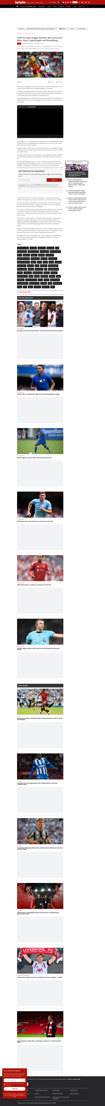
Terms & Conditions (13, 1095)
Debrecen (44, 266)
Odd (57, 248)
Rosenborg (50, 248)
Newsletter (42, 6)
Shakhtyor (21, 280)
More (80, 6)
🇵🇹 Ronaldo (62, 28)
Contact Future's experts (41, 1090)
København (41, 248)
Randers (52, 276)
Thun (49, 283)
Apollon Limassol (33, 251)
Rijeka (58, 276)
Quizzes (68, 6)
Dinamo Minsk (22, 269)
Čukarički (30, 266)
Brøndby (41, 255)
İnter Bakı (44, 259)
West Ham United (23, 248)
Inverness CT (52, 259)
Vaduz (30, 287)
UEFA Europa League (30, 33)
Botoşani (34, 255)
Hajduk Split (49, 255)
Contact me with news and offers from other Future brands (14, 1084)
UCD (25, 287)
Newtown (54, 273)
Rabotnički (44, 276)
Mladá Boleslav (37, 273)
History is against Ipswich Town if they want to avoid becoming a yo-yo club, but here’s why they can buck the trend (77, 200)
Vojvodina (37, 287)
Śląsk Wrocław (55, 280)
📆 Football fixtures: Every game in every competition (41, 28)
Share (21, 82)
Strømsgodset (22, 251)
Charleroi (58, 262)
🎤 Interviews (81, 28)
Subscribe (75, 2)
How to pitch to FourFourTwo (42, 1097)
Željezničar (46, 287)
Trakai (19, 287)
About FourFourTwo (57, 1093)
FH (46, 269)
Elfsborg (30, 269)
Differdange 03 (53, 266)
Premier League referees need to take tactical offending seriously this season (77, 209)
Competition (20, 33)
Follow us (52, 82)
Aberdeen (33, 248)
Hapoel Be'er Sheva (23, 259)
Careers (37, 1093)
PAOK (31, 276)
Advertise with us (74, 1093)
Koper (45, 262)
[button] (89, 2)
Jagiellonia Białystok (23, 262)
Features (61, 6)
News (49, 6)
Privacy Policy (20, 1094)
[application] (40, 122)
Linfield (20, 273)
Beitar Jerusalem (55, 251)
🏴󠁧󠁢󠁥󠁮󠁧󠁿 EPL (71, 28)
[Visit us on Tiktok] (71, 2)
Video (54, 6)
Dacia (37, 266)
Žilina (52, 287)
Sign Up (14, 1089)
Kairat (39, 262)
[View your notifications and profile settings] (85, 2)
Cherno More (22, 266)
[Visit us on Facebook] (58, 2)
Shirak (40, 280)
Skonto (46, 280)
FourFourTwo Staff (28, 43)
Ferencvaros (39, 269)
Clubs (75, 6)
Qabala (37, 276)
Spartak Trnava (34, 283)
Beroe (19, 255)
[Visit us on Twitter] (61, 2)
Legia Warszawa (53, 269)
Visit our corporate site (74, 1079)
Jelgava (33, 262)
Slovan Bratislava (23, 283)
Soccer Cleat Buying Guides (28, 6)
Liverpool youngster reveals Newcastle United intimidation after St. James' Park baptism (77, 192)
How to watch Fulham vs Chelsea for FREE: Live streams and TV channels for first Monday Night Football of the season (77, 183)
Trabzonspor (57, 283)
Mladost (46, 273)
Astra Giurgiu (44, 251)
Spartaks (43, 283)
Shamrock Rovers (31, 280)
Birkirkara (26, 255)
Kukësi (51, 262)
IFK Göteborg (35, 259)
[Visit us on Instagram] (66, 2)
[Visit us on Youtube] (63, 2)
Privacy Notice (22, 185)
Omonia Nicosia (22, 276)
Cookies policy (73, 1090)
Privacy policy (55, 1090)
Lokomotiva (27, 273)
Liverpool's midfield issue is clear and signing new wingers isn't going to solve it (77, 174)
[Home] (17, 6)
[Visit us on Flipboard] (68, 2)
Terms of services (37, 184)
